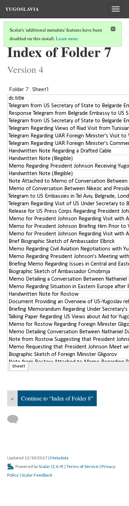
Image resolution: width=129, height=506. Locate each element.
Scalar (44, 466)
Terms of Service (82, 466)
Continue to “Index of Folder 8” (57, 398)
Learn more (67, 38)
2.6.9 (57, 466)
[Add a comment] (16, 419)
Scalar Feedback (37, 475)
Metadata (59, 457)
